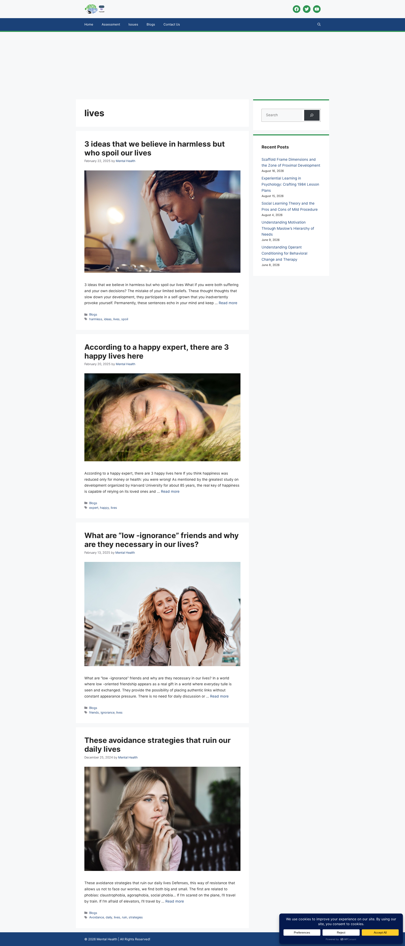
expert (93, 507)
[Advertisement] (202, 63)
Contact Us (171, 24)
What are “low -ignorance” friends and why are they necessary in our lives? (161, 540)
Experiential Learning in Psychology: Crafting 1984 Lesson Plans (290, 184)
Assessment (111, 24)
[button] (319, 24)
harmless (95, 319)
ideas (108, 319)
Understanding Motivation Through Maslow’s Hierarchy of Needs (288, 228)
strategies (136, 917)
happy (104, 507)
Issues (133, 24)
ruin (124, 917)
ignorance (108, 712)
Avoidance (96, 917)
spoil (124, 319)
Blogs (151, 24)
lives (116, 319)
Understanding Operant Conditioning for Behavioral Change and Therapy (284, 253)
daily (109, 917)
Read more (228, 303)
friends (94, 712)
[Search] (312, 115)
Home (88, 24)
